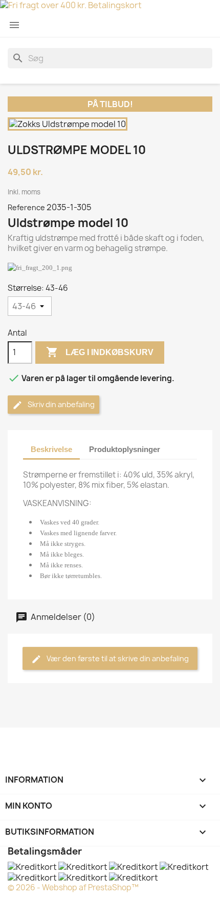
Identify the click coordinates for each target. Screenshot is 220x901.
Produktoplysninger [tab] (124, 449)
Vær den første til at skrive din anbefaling (117, 658)
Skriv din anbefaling (60, 404)
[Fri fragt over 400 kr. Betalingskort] (110, 6)
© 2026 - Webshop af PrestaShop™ (73, 887)
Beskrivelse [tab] (51, 449)
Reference (26, 207)
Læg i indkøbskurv (99, 352)
